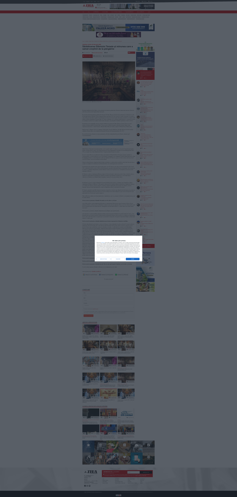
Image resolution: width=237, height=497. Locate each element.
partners (103, 242)
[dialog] (118, 248)
